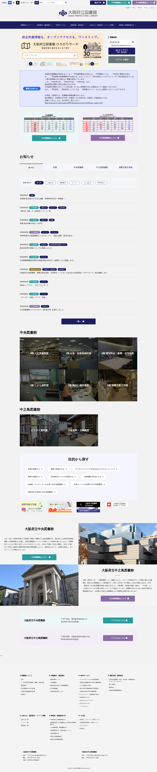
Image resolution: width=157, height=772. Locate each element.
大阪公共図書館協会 (56, 736)
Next (92, 64)
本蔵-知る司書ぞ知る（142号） (32, 223)
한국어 (140, 8)
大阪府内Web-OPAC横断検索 (88, 691)
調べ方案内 (112, 684)
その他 (82, 715)
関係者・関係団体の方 (126, 25)
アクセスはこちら (118, 620)
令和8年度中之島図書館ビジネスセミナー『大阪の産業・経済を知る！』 (47, 236)
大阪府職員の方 (54, 733)
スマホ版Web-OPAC (85, 685)
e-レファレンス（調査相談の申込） (90, 694)
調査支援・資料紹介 (77, 25)
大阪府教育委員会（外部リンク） (89, 722)
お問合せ (23, 694)
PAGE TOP (152, 746)
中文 (134, 8)
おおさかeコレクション (86, 700)
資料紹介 (111, 687)
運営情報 (23, 685)
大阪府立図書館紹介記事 (28, 691)
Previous (30, 64)
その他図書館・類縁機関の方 (58, 727)
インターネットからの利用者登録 (89, 679)
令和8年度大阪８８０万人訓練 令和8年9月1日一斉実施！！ (43, 199)
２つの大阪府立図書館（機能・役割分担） (33, 682)
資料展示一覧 (25, 725)
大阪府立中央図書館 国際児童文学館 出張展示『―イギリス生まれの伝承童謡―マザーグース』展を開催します (63, 273)
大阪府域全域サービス (56, 691)
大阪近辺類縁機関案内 (115, 690)
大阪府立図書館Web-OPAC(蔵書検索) (90, 682)
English (128, 8)
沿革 (22, 679)
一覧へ (78, 321)
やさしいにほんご (149, 8)
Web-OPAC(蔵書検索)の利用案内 (89, 688)
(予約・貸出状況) (122, 51)
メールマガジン (84, 706)
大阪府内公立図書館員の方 (58, 719)
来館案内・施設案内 (43, 25)
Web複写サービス (85, 697)
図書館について (26, 25)
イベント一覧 (25, 722)
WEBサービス (60, 25)
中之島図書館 (54, 688)
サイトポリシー (84, 725)
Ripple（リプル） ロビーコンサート (34, 285)
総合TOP (98, 3)
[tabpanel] (61, 46)
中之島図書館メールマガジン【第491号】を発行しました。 (42, 310)
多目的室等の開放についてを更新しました (36, 248)
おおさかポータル (85, 703)
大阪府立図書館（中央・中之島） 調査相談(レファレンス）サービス (122, 680)
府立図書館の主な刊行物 (28, 688)
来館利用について (55, 679)
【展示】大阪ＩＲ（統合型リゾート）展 (35, 211)
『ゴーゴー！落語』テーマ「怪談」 (33, 297)
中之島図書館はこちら (144, 3)
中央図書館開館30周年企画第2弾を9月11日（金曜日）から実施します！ (47, 260)
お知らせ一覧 (25, 719)
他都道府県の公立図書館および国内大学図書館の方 (63, 723)
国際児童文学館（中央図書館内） (59, 685)
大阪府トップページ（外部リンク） (90, 719)
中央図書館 (53, 682)
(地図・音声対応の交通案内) (31, 760)
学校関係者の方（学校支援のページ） (61, 730)
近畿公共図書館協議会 (56, 739)
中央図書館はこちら (119, 3)
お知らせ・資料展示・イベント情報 (102, 25)
